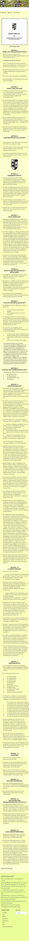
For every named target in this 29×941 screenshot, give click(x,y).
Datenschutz (5, 920)
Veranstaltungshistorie (7, 926)
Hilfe (3, 924)
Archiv (3, 922)
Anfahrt (4, 916)
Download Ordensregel (6, 868)
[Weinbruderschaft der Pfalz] (14, 3)
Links (3, 914)
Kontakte (4, 912)
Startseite (3, 12)
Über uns (9, 12)
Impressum (5, 918)
